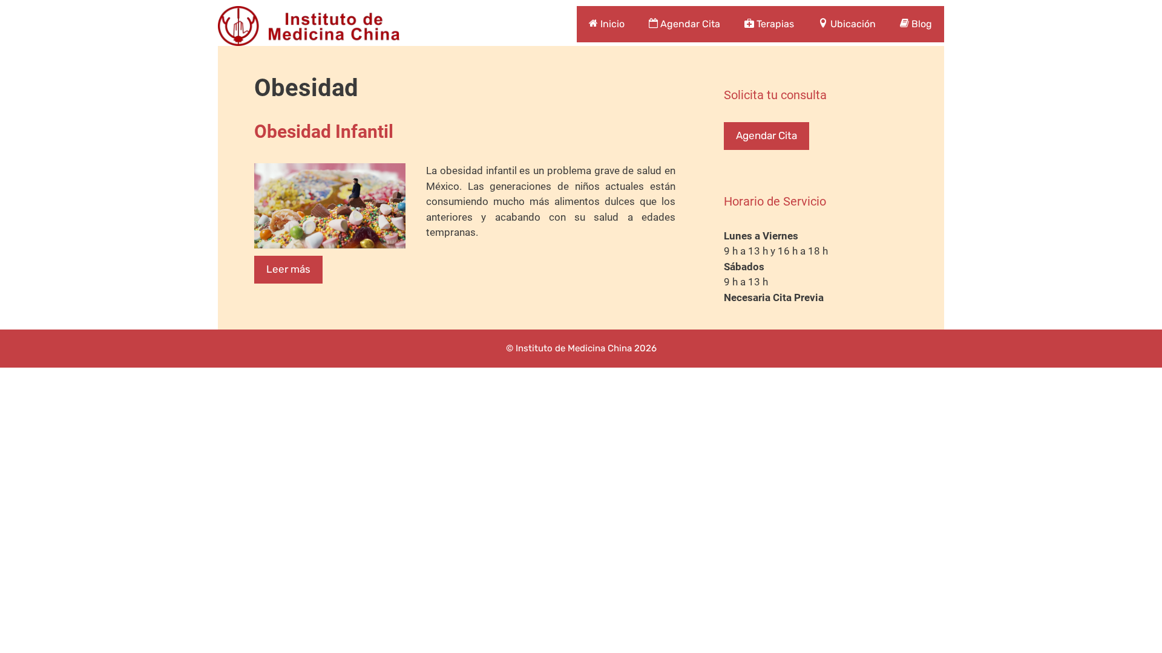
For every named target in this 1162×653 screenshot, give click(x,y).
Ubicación (852, 24)
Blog (920, 24)
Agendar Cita (689, 24)
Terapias (774, 24)
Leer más (288, 269)
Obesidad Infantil (323, 131)
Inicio (611, 24)
